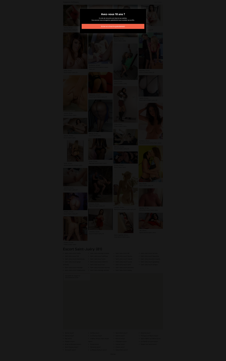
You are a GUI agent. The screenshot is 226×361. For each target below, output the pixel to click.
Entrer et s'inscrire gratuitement (113, 26)
